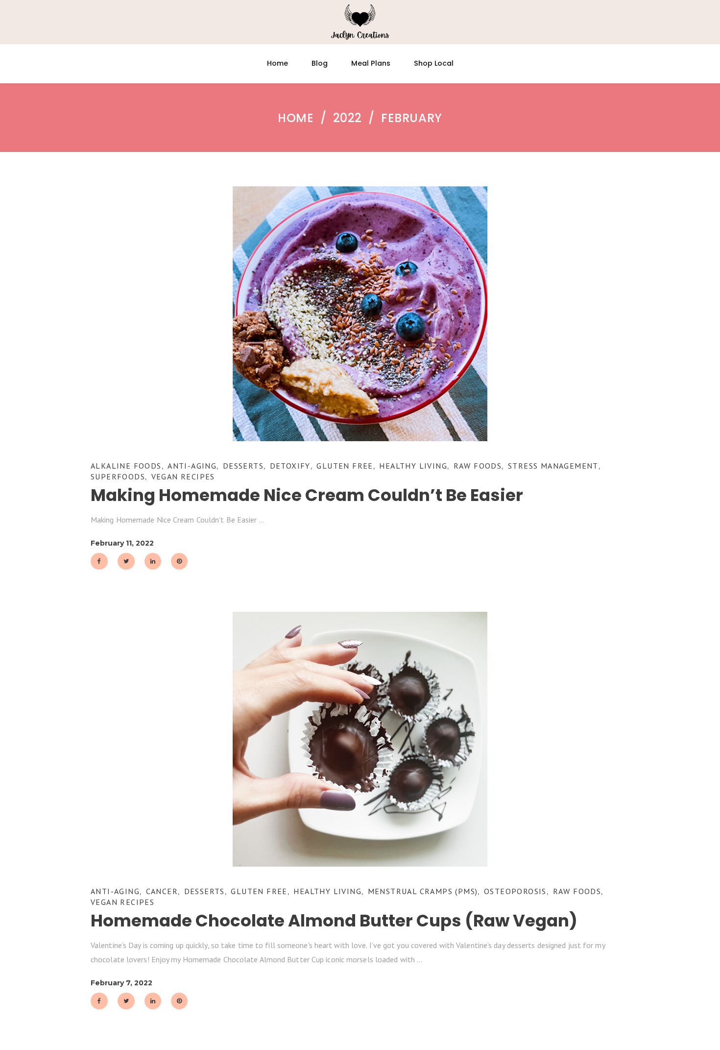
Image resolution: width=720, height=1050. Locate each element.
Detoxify (290, 466)
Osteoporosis (515, 891)
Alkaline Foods (126, 466)
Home (295, 118)
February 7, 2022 (121, 982)
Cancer (162, 891)
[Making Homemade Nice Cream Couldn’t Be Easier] (360, 313)
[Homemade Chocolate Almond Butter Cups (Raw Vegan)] (360, 739)
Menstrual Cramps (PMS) (423, 891)
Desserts (243, 466)
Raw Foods (478, 466)
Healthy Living (413, 466)
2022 (347, 118)
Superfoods (118, 476)
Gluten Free (344, 466)
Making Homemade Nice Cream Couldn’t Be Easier (307, 495)
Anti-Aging (192, 466)
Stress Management (553, 466)
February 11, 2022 (122, 543)
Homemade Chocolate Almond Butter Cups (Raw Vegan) (334, 920)
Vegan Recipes (183, 476)
